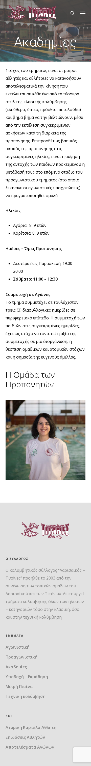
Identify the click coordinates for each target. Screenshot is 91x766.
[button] (82, 13)
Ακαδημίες (16, 667)
